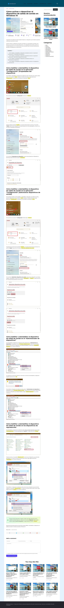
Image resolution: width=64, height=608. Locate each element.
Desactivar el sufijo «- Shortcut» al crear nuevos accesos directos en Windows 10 (25, 593)
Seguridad (49, 3)
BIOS (47, 45)
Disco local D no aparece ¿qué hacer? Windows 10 (38, 592)
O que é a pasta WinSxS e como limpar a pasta (50, 26)
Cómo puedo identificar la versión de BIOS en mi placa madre (51, 38)
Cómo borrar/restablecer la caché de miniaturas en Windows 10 (11, 592)
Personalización (43, 3)
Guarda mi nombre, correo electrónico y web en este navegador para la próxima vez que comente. (22, 553)
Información (48, 47)
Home (25, 3)
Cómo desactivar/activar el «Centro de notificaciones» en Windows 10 (51, 574)
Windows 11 (48, 55)
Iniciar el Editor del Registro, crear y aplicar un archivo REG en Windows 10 (11, 574)
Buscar (55, 9)
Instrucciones (10, 31)
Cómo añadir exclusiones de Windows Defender (51, 592)
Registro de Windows (50, 51)
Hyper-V (47, 46)
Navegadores (29, 3)
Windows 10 (36, 3)
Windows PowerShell (50, 56)
